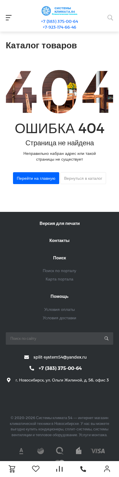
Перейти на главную (36, 178)
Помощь (59, 296)
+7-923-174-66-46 (59, 27)
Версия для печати (60, 223)
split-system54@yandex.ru (60, 357)
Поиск (59, 257)
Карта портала (59, 278)
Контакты (59, 240)
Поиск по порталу (59, 270)
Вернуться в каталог (83, 178)
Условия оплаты (59, 309)
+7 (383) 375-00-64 (59, 21)
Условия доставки (59, 317)
